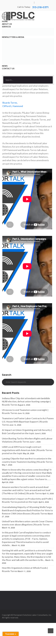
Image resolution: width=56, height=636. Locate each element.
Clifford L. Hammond (12, 106)
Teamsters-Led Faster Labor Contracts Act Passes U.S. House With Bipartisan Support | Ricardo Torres (28, 421)
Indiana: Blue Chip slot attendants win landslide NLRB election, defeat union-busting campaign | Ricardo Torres (26, 401)
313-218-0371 (40, 7)
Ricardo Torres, (10, 102)
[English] (8, 7)
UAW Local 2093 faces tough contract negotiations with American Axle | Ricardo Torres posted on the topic (27, 450)
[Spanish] (13, 7)
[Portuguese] (11, 7)
